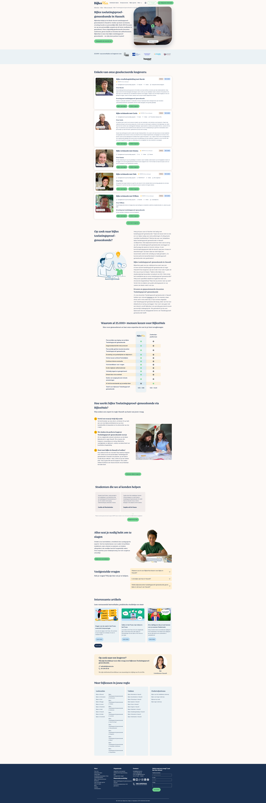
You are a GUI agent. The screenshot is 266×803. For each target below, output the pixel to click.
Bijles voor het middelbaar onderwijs (160, 694)
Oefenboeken (97, 788)
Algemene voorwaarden (119, 771)
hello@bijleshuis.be (107, 666)
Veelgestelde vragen (119, 776)
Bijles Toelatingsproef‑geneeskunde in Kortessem (116, 696)
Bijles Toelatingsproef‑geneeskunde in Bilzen (116, 738)
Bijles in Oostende (100, 717)
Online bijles (97, 774)
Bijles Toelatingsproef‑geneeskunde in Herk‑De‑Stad (116, 720)
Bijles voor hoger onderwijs (158, 697)
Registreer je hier (133, 519)
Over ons (96, 771)
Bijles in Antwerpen (100, 697)
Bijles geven (133, 3)
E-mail (153, 777)
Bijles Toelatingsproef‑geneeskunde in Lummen (116, 714)
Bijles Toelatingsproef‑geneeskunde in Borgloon (116, 732)
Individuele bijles (114, 3)
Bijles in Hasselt (100, 712)
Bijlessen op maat (155, 699)
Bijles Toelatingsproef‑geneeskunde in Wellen (116, 702)
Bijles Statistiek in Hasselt (134, 709)
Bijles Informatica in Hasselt (134, 694)
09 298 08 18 (105, 669)
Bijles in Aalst (99, 709)
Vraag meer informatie (166, 3)
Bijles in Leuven (99, 704)
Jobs (115, 774)
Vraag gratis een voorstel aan (103, 41)
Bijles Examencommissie (100, 779)
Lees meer (98, 645)
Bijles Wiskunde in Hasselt (134, 714)
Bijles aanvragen (121, 106)
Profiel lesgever (134, 106)
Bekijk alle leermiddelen (102, 559)
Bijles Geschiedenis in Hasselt (135, 697)
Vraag (153, 782)
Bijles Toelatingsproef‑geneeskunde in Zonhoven (116, 708)
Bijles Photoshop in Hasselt (134, 699)
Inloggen (153, 3)
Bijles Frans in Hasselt (133, 704)
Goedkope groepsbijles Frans (101, 776)
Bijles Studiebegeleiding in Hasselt (136, 712)
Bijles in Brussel (100, 694)
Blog (95, 785)
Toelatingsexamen (98, 777)
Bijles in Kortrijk (99, 714)
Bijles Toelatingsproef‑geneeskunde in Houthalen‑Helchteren (116, 744)
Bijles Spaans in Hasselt (133, 702)
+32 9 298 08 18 (137, 773)
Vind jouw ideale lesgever (133, 474)
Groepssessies (124, 3)
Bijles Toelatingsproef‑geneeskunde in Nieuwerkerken (116, 726)
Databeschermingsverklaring (120, 773)
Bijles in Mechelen (100, 707)
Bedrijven (96, 781)
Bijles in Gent (99, 699)
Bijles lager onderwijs (156, 702)
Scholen (96, 787)
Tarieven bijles (97, 784)
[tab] (151, 572)
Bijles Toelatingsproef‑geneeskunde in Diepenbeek (116, 750)
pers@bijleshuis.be (140, 774)
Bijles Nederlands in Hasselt (135, 717)
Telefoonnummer (156, 772)
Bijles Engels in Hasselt (133, 707)
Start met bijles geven (99, 782)
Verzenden (156, 789)
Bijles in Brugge (99, 702)
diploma (149, 297)
